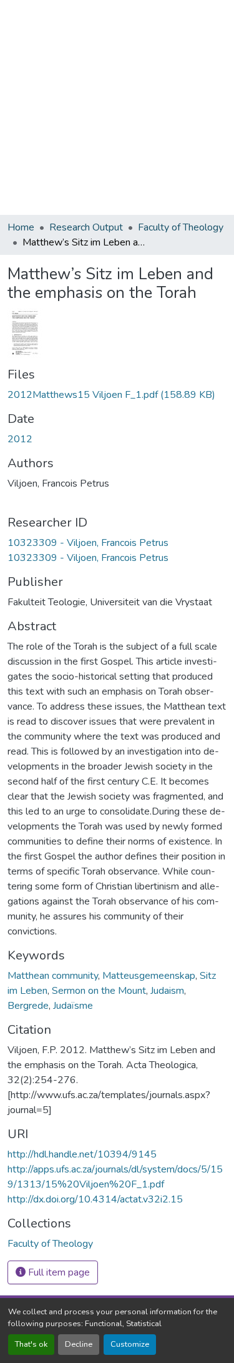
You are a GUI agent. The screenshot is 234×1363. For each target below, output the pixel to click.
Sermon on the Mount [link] (99, 991)
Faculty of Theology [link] (180, 227)
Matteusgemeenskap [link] (148, 976)
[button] (50, 1244)
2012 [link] (19, 439)
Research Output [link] (86, 227)
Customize (129, 1344)
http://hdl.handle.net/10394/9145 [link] (82, 1154)
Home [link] (20, 227)
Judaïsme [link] (73, 1006)
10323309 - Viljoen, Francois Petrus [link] (87, 543)
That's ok (31, 1344)
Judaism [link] (167, 991)
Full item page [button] (58, 1272)
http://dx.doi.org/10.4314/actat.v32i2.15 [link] (95, 1199)
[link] (117, 394)
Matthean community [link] (52, 976)
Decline (78, 1344)
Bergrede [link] (28, 1006)
